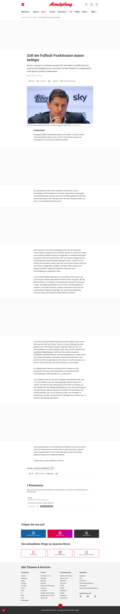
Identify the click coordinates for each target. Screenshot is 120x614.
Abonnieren (63, 580)
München (25, 12)
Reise (22, 598)
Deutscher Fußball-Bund (42, 468)
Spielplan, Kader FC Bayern (48, 593)
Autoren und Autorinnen (66, 576)
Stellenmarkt (44, 598)
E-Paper (62, 585)
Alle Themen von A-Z (46, 576)
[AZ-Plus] (22, 4)
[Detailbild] (90, 87)
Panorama (62, 12)
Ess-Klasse (43, 588)
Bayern (36, 12)
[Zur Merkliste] (91, 5)
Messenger (43, 580)
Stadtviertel (24, 578)
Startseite (24, 17)
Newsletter (43, 578)
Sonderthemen (64, 598)
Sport (43, 12)
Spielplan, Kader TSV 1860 (47, 595)
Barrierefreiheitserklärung (86, 583)
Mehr (93, 12)
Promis (52, 12)
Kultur (84, 12)
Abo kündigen (83, 585)
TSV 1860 (23, 585)
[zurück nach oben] (60, 606)
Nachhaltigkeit (25, 600)
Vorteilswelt (44, 590)
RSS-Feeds (43, 583)
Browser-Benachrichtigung (47, 585)
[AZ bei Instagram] (88, 596)
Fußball (34, 17)
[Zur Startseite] (60, 7)
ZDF (46, 344)
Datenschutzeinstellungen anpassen (89, 588)
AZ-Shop (62, 593)
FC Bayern (23, 583)
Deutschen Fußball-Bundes (43, 352)
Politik (77, 12)
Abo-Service (63, 583)
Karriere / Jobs (64, 578)
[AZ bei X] (95, 596)
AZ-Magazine (63, 595)
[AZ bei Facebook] (81, 596)
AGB (81, 578)
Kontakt (62, 588)
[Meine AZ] (97, 5)
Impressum (82, 576)
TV (71, 12)
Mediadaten (63, 590)
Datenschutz (83, 580)
